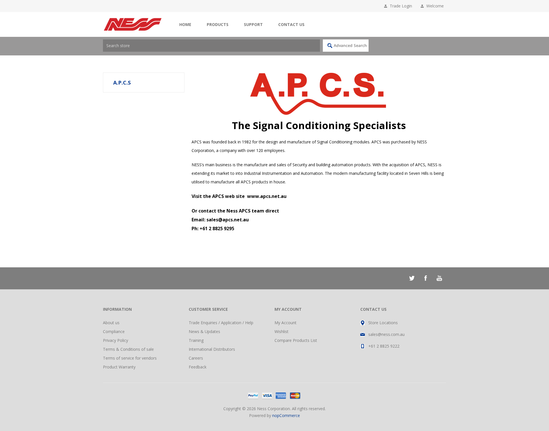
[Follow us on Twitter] (411, 278)
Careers (196, 358)
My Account (285, 322)
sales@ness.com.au (386, 334)
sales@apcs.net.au (227, 219)
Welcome (436, 6)
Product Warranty (119, 367)
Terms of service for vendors (130, 358)
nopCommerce (286, 415)
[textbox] (211, 45)
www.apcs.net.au (267, 196)
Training (196, 340)
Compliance (114, 331)
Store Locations (383, 322)
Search (346, 45)
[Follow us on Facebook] (425, 278)
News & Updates (204, 331)
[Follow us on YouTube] (439, 278)
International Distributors (212, 349)
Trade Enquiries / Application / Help (221, 322)
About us (111, 322)
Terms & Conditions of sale (128, 349)
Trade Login (401, 6)
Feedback (197, 367)
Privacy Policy (115, 340)
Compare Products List (295, 340)
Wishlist (281, 331)
